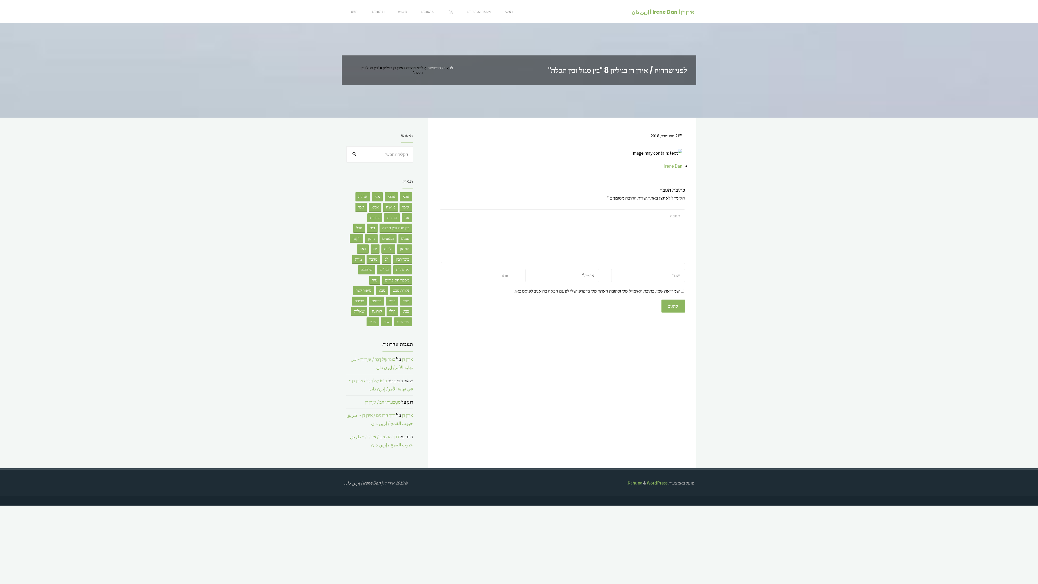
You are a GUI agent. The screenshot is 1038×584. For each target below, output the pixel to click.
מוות (358, 259)
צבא (406, 311)
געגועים (388, 238)
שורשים (403, 321)
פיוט (392, 300)
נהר (375, 280)
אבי (377, 196)
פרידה (359, 300)
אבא (405, 196)
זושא (354, 11)
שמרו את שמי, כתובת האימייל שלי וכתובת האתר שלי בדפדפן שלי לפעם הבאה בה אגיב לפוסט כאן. (597, 291)
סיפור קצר (363, 290)
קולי (392, 311)
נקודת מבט (401, 290)
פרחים (376, 300)
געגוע (405, 238)
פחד (406, 300)
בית (372, 227)
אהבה (362, 196)
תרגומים (378, 11)
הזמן (371, 238)
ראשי (509, 11)
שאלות (359, 311)
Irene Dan (673, 166)
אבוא (391, 196)
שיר (387, 321)
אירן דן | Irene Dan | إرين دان (663, 11)
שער (372, 321)
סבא (382, 290)
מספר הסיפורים (479, 11)
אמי (361, 207)
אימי (405, 207)
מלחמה (366, 269)
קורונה (377, 311)
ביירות (375, 217)
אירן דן (407, 359)
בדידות (392, 217)
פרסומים (427, 11)
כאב (363, 248)
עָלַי (450, 11)
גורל (359, 227)
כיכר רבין (402, 259)
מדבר (373, 259)
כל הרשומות (436, 67)
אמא (375, 207)
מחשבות (402, 269)
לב (386, 259)
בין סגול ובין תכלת (395, 227)
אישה (390, 207)
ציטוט (402, 11)
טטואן (404, 248)
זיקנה (356, 238)
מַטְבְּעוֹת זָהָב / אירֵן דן (383, 402)
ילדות (388, 248)
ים (375, 248)
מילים (384, 269)
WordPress (657, 483)
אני (406, 217)
